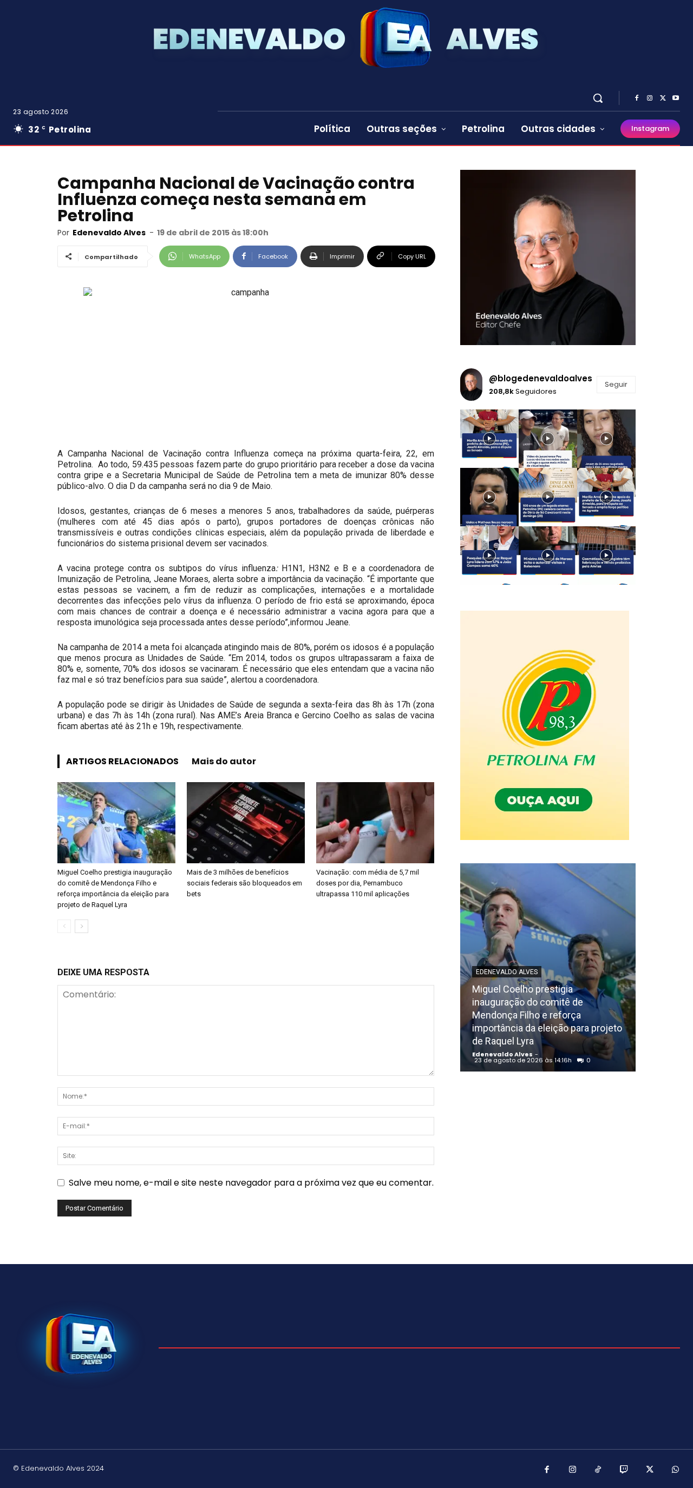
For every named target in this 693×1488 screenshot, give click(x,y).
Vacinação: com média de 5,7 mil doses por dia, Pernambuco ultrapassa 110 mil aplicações (367, 883)
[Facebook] (636, 98)
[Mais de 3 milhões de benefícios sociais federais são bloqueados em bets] (246, 822)
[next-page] (81, 926)
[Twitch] (624, 1470)
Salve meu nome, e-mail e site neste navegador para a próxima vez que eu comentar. (251, 1182)
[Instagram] (649, 98)
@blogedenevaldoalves (540, 378)
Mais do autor (224, 761)
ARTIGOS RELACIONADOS (122, 761)
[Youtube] (675, 98)
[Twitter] (662, 98)
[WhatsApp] (675, 1470)
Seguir (616, 384)
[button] (598, 98)
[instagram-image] (489, 438)
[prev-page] (64, 926)
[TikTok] (598, 1470)
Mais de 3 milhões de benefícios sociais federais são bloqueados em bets (244, 883)
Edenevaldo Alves (109, 232)
